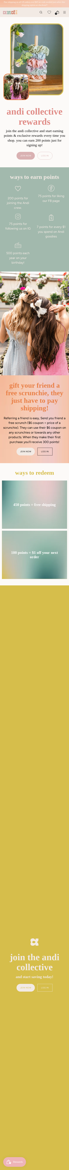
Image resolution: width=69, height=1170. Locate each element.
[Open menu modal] (64, 12)
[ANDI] (10, 12)
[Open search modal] (41, 12)
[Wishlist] (49, 12)
